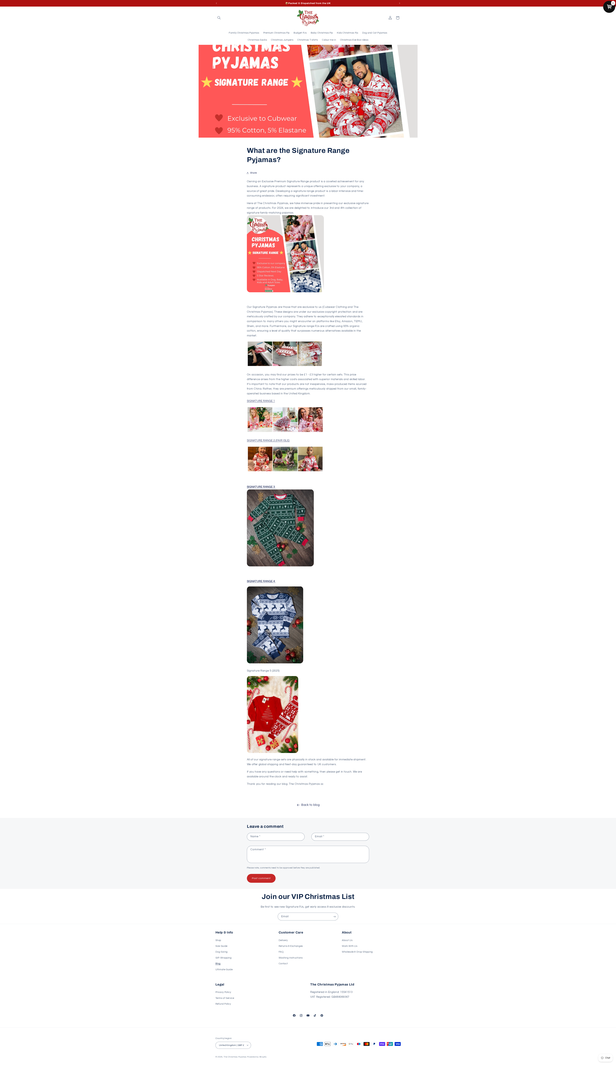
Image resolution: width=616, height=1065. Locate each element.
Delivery (283, 940)
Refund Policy (223, 1004)
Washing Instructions (291, 957)
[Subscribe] (334, 916)
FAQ (281, 952)
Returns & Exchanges (291, 946)
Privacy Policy (223, 992)
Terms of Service (224, 998)
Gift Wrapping (223, 957)
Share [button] (253, 173)
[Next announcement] (399, 3)
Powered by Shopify (257, 1057)
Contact (283, 963)
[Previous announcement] (216, 3)
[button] (219, 18)
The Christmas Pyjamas (235, 1057)
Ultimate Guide (224, 969)
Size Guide (221, 946)
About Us (347, 940)
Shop (218, 940)
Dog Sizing (221, 952)
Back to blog (310, 804)
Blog (218, 963)
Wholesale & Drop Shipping (357, 952)
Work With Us (349, 946)
